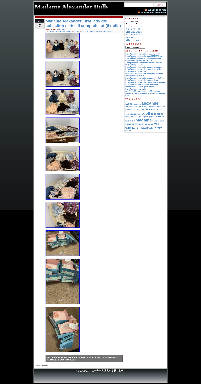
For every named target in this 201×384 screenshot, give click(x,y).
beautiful (152, 107)
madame (61, 29)
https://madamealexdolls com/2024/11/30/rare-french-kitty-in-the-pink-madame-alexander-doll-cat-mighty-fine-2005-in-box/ (144, 58)
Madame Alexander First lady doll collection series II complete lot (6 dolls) (82, 358)
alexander (53, 31)
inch (159, 117)
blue (163, 107)
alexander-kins (131, 107)
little (133, 121)
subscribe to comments (153, 12)
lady (86, 31)
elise (133, 117)
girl (140, 117)
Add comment (106, 31)
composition (131, 114)
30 (132, 37)
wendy (158, 128)
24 (134, 35)
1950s (128, 103)
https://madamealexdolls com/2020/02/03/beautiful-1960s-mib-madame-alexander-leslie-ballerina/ (144, 73)
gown (151, 117)
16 (132, 32)
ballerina (145, 107)
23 (132, 35)
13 (141, 29)
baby (139, 107)
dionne (140, 114)
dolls (78, 31)
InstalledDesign (113, 371)
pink (145, 124)
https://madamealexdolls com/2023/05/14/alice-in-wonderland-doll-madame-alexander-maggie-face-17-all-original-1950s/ (145, 84)
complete (69, 31)
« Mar (128, 40)
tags (134, 128)
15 (129, 32)
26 (139, 35)
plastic (150, 124)
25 (137, 35)
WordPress (84, 371)
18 (137, 32)
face (136, 117)
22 (129, 35)
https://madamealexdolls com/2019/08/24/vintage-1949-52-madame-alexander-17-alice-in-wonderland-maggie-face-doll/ (145, 92)
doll (74, 31)
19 (139, 32)
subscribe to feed (157, 10)
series (98, 31)
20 (141, 32)
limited (128, 121)
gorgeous (145, 117)
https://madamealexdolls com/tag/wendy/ (142, 54)
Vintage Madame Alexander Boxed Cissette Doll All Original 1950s (143, 64)
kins (163, 117)
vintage (143, 127)
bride (127, 110)
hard (155, 117)
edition (127, 117)
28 (127, 37)
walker (151, 128)
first (82, 31)
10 (134, 29)
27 (141, 35)
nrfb (127, 124)
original (133, 124)
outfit (141, 124)
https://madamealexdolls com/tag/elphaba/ (143, 67)
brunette (133, 110)
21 (127, 35)
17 (134, 32)
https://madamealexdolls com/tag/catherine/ (143, 69)
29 (129, 37)
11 (136, 29)
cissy (148, 109)
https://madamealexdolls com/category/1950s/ (144, 78)
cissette (140, 110)
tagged (129, 127)
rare (156, 123)
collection (61, 31)
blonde (158, 107)
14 (127, 32)
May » (138, 40)
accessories (137, 104)
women (128, 130)
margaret (155, 121)
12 (139, 29)
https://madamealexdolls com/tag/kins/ (141, 80)
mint (162, 121)
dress (160, 113)
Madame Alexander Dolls (109, 370)
